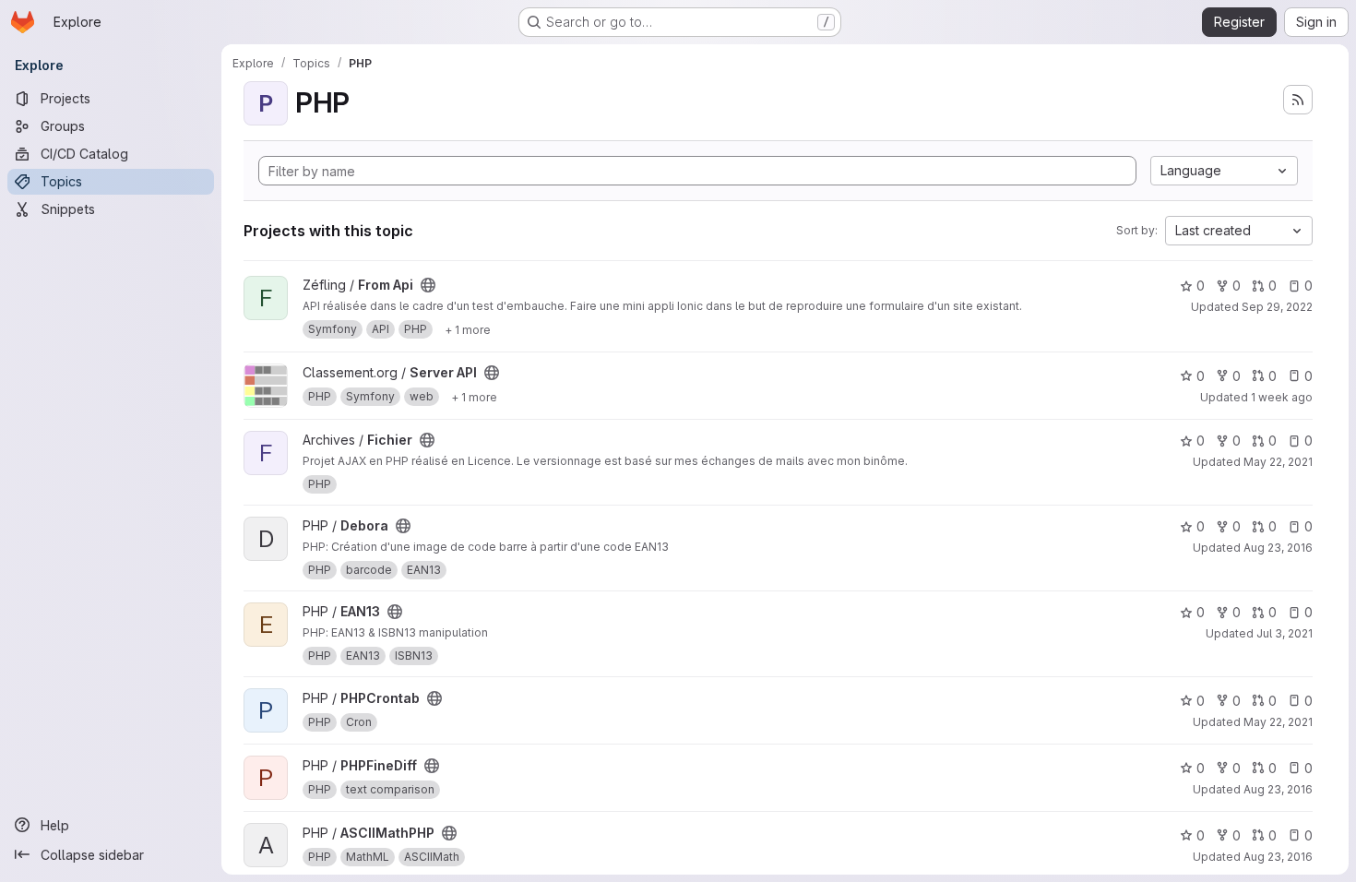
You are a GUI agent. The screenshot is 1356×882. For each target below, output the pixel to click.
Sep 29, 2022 (1277, 307)
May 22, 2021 (1278, 462)
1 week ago (1282, 397)
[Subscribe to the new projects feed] (1298, 99)
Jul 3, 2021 (1284, 633)
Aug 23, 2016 (1278, 547)
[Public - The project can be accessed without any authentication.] (428, 285)
